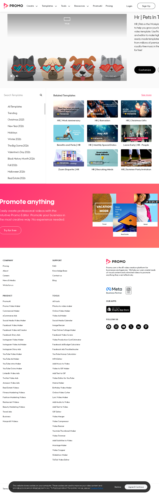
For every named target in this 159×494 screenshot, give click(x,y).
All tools (56, 301)
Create (30, 5)
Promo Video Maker (11, 306)
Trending (12, 113)
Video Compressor (60, 421)
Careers (6, 275)
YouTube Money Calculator (64, 354)
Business (6, 416)
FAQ (54, 266)
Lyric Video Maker (60, 397)
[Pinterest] (145, 327)
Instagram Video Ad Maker (14, 344)
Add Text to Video (60, 407)
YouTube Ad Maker (11, 359)
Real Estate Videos (11, 388)
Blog (54, 280)
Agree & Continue (136, 487)
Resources (79, 5)
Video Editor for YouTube (63, 378)
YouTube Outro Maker (12, 368)
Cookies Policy (97, 488)
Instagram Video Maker (13, 340)
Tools (63, 5)
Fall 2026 (12, 165)
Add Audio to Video (61, 402)
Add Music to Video (61, 364)
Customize (145, 69)
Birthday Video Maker (62, 388)
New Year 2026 (16, 126)
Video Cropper (58, 450)
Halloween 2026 (16, 171)
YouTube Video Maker (12, 354)
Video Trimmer (59, 436)
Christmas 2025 (16, 119)
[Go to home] (15, 6)
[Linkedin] (138, 327)
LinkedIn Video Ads (11, 373)
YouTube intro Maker (12, 364)
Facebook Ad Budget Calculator (66, 344)
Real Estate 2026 (16, 178)
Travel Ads (7, 412)
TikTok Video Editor (60, 460)
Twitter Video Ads (10, 378)
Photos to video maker (62, 306)
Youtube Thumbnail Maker (64, 431)
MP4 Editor (57, 359)
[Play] (12, 76)
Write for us (8, 285)
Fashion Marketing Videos (14, 397)
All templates (15, 106)
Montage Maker (59, 445)
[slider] (11, 71)
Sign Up (146, 6)
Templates (47, 5)
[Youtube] (123, 327)
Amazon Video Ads (11, 383)
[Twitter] (131, 327)
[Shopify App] (131, 309)
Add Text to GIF (59, 373)
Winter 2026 (14, 139)
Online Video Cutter (61, 392)
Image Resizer (58, 325)
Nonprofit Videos (10, 421)
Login (129, 6)
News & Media (9, 280)
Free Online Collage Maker (64, 330)
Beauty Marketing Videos (14, 407)
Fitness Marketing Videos (14, 392)
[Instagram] (128, 290)
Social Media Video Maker (14, 320)
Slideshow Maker (60, 455)
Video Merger (58, 416)
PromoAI (97, 5)
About (5, 271)
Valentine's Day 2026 (19, 152)
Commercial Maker (11, 311)
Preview (69, 105)
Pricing (109, 5)
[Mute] (18, 76)
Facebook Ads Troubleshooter (65, 349)
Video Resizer (58, 426)
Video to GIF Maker (60, 368)
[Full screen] (122, 76)
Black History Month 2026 (21, 158)
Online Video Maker (61, 311)
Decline (118, 487)
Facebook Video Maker (13, 325)
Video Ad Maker (59, 316)
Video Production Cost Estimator (66, 340)
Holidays (12, 132)
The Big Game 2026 (18, 145)
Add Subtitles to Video (62, 440)
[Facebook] (114, 290)
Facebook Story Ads (11, 335)
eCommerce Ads (10, 316)
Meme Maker (58, 383)
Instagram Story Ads (12, 349)
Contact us (57, 275)
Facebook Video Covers (62, 335)
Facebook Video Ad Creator (15, 330)
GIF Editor (56, 412)
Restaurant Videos (11, 402)
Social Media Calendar (62, 320)
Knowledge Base (59, 271)
